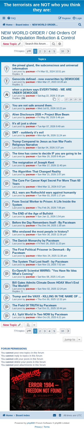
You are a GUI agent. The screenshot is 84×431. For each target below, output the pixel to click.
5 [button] (54, 51)
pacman (30, 71)
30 (80, 99)
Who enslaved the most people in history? (40, 231)
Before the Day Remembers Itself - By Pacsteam (44, 222)
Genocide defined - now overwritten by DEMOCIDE (46, 79)
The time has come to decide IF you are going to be (46, 153)
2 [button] (40, 51)
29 (75, 99)
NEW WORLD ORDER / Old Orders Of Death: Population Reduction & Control (38, 35)
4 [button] (49, 51)
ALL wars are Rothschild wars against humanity (44, 192)
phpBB (30, 423)
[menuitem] (11, 18)
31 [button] (62, 51)
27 (66, 99)
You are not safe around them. (32, 105)
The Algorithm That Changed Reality (36, 171)
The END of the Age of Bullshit (32, 213)
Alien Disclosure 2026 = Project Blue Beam (40, 114)
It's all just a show (24, 123)
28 (71, 99)
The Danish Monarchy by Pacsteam (35, 240)
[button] (29, 51)
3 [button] (44, 51)
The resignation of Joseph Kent (33, 162)
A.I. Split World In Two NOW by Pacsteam (40, 314)
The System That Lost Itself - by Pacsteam (40, 261)
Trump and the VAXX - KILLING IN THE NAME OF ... (46, 296)
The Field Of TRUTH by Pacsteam (34, 305)
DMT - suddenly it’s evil (28, 132)
